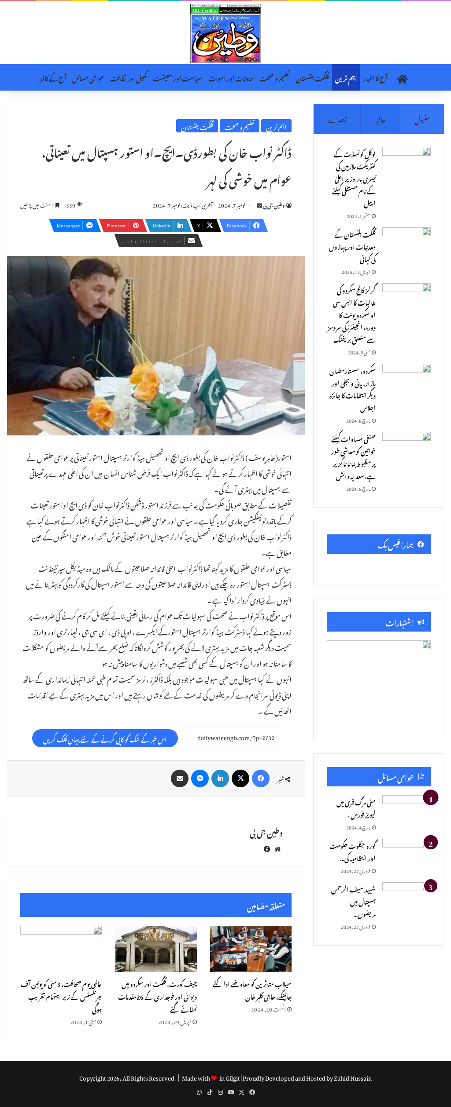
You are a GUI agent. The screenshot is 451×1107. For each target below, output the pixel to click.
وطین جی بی (274, 204)
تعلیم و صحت (274, 77)
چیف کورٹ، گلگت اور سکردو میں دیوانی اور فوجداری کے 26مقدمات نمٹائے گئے (157, 995)
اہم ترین (346, 77)
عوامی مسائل (88, 77)
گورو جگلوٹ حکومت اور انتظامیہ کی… (352, 851)
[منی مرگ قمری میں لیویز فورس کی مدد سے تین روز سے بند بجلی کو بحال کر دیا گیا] (406, 811)
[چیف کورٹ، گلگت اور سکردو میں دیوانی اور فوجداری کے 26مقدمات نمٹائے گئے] (155, 949)
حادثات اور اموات (230, 77)
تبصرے (337, 118)
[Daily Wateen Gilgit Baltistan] (225, 33)
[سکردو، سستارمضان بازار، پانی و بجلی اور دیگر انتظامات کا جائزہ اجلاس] (406, 380)
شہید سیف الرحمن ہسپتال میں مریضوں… (353, 900)
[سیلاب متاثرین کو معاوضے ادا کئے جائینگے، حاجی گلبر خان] (251, 949)
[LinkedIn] (220, 778)
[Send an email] (259, 204)
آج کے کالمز (53, 77)
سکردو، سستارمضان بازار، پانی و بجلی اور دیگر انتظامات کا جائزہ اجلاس (352, 388)
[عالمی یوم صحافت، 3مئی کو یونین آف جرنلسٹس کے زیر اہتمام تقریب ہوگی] (61, 949)
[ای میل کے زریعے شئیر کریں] (180, 778)
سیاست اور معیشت (177, 77)
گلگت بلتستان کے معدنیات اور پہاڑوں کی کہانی (352, 246)
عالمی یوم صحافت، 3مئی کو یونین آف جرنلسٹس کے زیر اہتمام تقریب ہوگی (61, 995)
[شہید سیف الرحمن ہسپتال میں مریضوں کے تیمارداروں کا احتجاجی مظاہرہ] (406, 898)
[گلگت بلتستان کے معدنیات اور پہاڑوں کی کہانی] (406, 243)
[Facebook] (261, 778)
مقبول (422, 118)
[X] (240, 778)
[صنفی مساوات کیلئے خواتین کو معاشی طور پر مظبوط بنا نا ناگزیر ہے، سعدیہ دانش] (406, 448)
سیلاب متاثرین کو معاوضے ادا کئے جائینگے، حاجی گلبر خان (252, 989)
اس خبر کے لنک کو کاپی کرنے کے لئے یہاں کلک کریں (105, 738)
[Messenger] (200, 778)
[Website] (277, 847)
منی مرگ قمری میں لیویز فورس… (356, 807)
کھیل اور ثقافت (128, 77)
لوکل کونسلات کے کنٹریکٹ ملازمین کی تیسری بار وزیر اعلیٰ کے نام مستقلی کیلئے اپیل (354, 177)
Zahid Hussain (353, 1077)
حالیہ (380, 118)
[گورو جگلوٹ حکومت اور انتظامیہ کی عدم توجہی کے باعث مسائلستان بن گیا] (406, 855)
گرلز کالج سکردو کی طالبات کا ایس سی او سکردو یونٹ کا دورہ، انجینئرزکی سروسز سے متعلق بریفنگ (352, 313)
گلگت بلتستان (312, 77)
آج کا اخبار (375, 77)
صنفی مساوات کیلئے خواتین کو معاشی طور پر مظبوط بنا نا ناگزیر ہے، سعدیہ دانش (353, 456)
